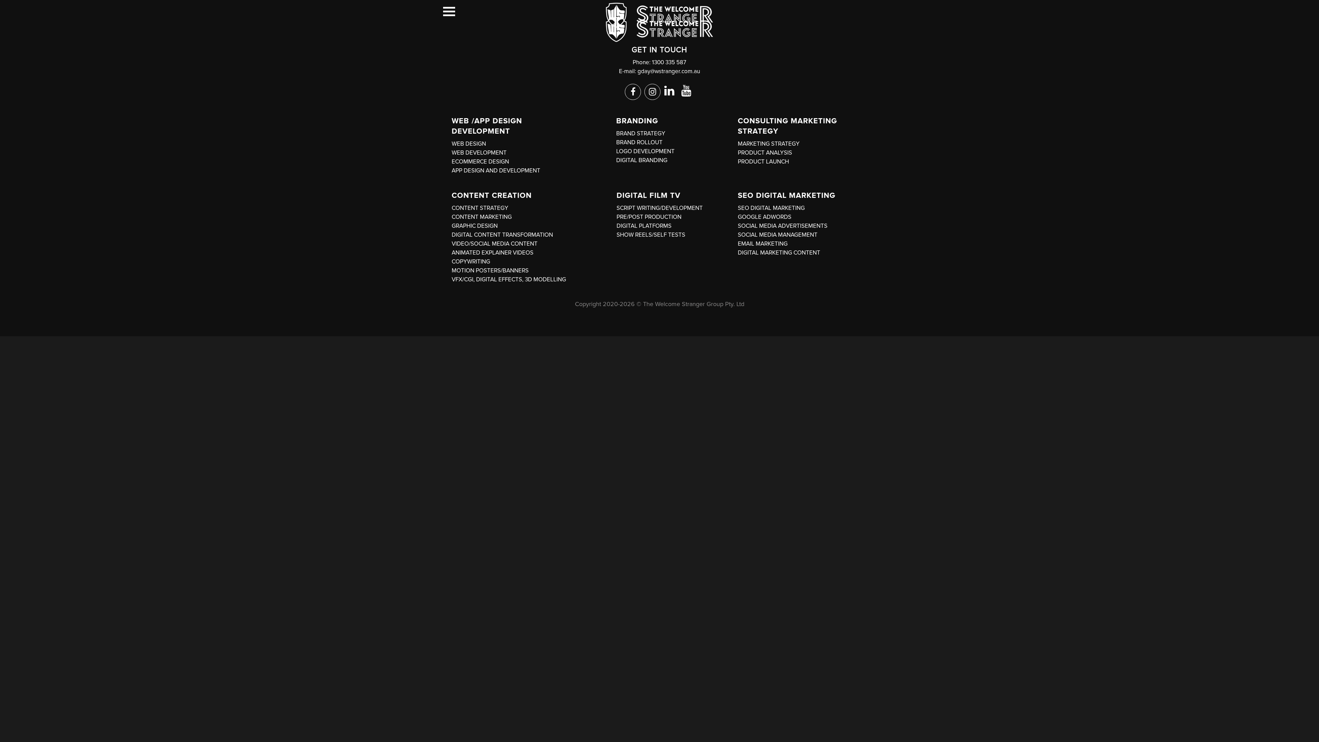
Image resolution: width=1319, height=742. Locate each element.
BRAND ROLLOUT (639, 142)
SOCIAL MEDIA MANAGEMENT (778, 234)
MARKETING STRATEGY (769, 143)
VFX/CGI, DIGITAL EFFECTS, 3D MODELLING (509, 279)
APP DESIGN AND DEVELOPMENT (496, 170)
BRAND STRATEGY (640, 133)
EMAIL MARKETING (763, 243)
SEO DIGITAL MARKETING (771, 208)
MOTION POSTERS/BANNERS (490, 270)
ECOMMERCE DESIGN (480, 161)
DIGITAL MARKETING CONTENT (779, 252)
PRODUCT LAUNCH (763, 161)
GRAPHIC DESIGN (475, 225)
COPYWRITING (471, 261)
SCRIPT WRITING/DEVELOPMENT (660, 208)
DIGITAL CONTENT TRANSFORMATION (502, 234)
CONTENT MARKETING (482, 217)
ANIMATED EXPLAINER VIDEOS (492, 252)
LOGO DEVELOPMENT (645, 151)
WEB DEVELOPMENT (479, 152)
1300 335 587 (669, 62)
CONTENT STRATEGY (480, 208)
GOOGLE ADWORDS (764, 217)
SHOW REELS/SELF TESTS (651, 234)
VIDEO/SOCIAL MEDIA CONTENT (495, 243)
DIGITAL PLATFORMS (644, 225)
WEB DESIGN (469, 143)
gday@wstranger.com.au (669, 71)
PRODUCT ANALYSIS (765, 152)
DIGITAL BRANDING (641, 160)
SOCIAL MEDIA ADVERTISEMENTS (782, 225)
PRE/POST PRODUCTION (649, 217)
